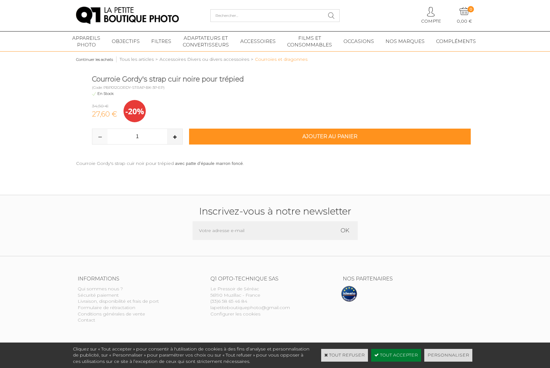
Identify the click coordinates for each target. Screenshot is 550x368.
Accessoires (258, 41)
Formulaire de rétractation (106, 307)
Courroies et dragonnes (281, 59)
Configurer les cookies (235, 314)
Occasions (358, 41)
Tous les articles (137, 59)
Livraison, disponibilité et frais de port (118, 301)
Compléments (456, 41)
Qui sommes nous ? (100, 289)
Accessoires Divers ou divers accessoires (204, 59)
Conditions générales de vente (111, 314)
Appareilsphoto (86, 41)
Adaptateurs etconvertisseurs (206, 41)
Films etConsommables (309, 41)
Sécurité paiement (98, 295)
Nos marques (405, 41)
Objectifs (126, 41)
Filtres (161, 41)
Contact (86, 320)
